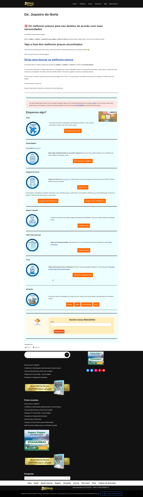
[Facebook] (87, 370)
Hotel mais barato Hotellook (82, 161)
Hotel (36, 483)
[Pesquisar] (67, 355)
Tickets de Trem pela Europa (83, 275)
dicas (30, 54)
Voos (29, 483)
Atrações (67, 483)
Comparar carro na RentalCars (95, 201)
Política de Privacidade (114, 493)
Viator (77, 304)
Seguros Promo (84, 225)
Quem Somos (46, 483)
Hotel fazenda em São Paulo (32, 419)
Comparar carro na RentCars (48, 201)
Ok (102, 493)
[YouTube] (103, 370)
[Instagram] (95, 370)
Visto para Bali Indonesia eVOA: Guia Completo (38, 371)
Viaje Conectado (84, 250)
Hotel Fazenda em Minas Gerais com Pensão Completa (40, 425)
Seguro (58, 483)
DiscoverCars (65, 179)
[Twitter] (91, 370)
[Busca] (68, 478)
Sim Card (85, 483)
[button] (85, 3)
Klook (96, 304)
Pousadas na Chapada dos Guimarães (35, 377)
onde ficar (37, 148)
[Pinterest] (99, 370)
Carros (76, 483)
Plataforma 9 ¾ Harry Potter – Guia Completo (37, 374)
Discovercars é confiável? (31, 365)
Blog (105, 4)
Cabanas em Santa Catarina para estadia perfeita (38, 422)
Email (52, 322)
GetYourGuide (86, 304)
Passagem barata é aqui (72, 131)
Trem (94, 483)
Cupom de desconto (107, 483)
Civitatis (69, 304)
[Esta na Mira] (29, 3)
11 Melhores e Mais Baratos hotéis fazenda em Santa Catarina (42, 368)
